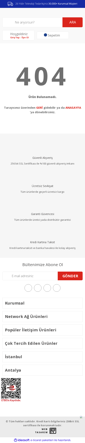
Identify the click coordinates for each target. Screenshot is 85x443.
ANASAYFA (73, 107)
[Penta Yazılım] (53, 430)
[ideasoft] (22, 440)
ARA (72, 22)
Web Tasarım (41, 431)
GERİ (39, 107)
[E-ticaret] (42, 440)
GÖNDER (70, 276)
